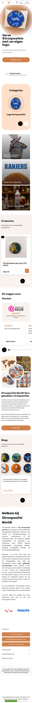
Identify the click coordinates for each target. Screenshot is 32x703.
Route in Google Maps (16, 644)
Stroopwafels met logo (16, 561)
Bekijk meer (16, 428)
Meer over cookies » (22, 701)
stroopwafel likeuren (18, 548)
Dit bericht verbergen (11, 701)
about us (12, 595)
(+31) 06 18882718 (16, 634)
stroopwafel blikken (22, 545)
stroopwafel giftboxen (12, 550)
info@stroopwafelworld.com (17, 639)
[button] (20, 123)
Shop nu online (16, 60)
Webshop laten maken (10, 672)
